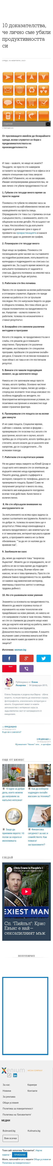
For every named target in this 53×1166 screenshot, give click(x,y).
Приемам (19, 1154)
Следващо (43, 739)
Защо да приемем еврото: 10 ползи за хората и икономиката (13, 835)
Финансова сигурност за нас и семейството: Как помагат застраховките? (38, 837)
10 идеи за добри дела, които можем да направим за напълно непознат (13, 794)
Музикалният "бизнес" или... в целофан (33, 744)
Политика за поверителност (16, 1162)
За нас (6, 1085)
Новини (7, 1091)
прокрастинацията (26, 233)
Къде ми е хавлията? (11, 732)
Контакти (32, 1091)
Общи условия (41, 1159)
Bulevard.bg (9, 1131)
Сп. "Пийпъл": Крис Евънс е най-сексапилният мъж (24, 928)
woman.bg (20, 650)
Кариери (32, 1085)
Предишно (9, 726)
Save (10, 666)
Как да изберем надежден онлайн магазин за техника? (39, 792)
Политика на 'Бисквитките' (17, 1114)
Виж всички (10, 1138)
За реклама (9, 1096)
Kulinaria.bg (34, 1131)
